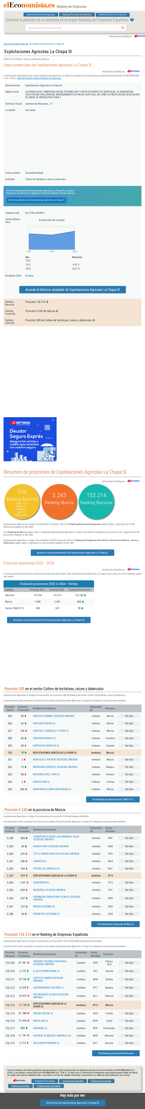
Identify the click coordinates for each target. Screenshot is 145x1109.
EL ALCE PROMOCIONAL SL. (46, 971)
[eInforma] (19, 1079)
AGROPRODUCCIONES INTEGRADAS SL (52, 789)
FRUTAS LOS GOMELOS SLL (46, 868)
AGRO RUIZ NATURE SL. (44, 723)
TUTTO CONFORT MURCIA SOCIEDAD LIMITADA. (56, 853)
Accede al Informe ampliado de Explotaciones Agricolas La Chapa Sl (72, 290)
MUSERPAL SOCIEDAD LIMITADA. (49, 890)
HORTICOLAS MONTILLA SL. (46, 745)
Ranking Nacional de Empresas (41, 14)
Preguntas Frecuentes (45, 1081)
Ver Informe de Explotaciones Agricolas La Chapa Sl (72, 1102)
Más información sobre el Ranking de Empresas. (39, 78)
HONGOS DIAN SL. (41, 781)
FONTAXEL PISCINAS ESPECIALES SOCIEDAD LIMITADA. (50, 963)
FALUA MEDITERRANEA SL (46, 1043)
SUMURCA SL (40, 861)
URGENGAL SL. (40, 1028)
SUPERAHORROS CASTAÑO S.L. (49, 987)
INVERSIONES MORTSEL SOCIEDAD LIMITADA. (55, 767)
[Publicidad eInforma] (30, 460)
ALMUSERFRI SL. (41, 882)
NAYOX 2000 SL (41, 1020)
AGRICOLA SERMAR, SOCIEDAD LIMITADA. (54, 716)
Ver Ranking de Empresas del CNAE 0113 (113, 799)
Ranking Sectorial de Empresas (112, 14)
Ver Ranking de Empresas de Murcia (115, 924)
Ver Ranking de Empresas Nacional (116, 1053)
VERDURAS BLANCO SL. (44, 738)
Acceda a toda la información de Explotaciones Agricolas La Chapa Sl (72, 552)
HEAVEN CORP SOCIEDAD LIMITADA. (51, 846)
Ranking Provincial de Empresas (76, 14)
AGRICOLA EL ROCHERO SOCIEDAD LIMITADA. (55, 759)
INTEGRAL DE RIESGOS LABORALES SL (52, 1035)
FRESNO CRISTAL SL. (43, 1013)
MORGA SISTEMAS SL (44, 906)
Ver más (129, 716)
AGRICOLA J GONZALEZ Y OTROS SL (51, 730)
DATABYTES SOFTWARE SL (46, 913)
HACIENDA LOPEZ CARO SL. (46, 774)
